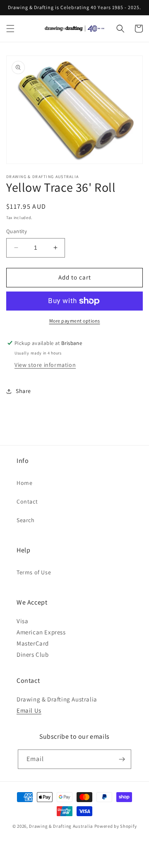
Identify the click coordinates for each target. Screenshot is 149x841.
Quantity (16, 231)
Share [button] (23, 391)
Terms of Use (34, 572)
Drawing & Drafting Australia (61, 826)
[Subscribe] (122, 759)
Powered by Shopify (115, 826)
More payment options (74, 321)
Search (26, 520)
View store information (45, 365)
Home (24, 483)
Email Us (29, 710)
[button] (10, 28)
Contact (27, 501)
